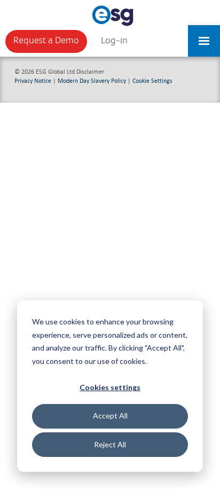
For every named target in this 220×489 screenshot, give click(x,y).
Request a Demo (46, 40)
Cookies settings (110, 387)
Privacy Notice (32, 80)
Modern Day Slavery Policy (92, 80)
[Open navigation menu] (204, 35)
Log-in (114, 40)
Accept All (110, 415)
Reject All (110, 444)
